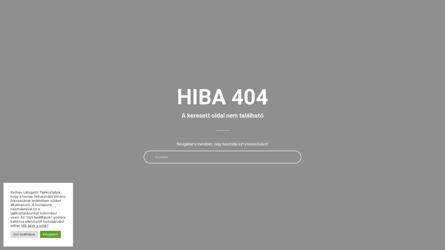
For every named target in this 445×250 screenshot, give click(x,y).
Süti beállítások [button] (24, 234)
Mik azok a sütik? (34, 226)
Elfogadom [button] (50, 234)
